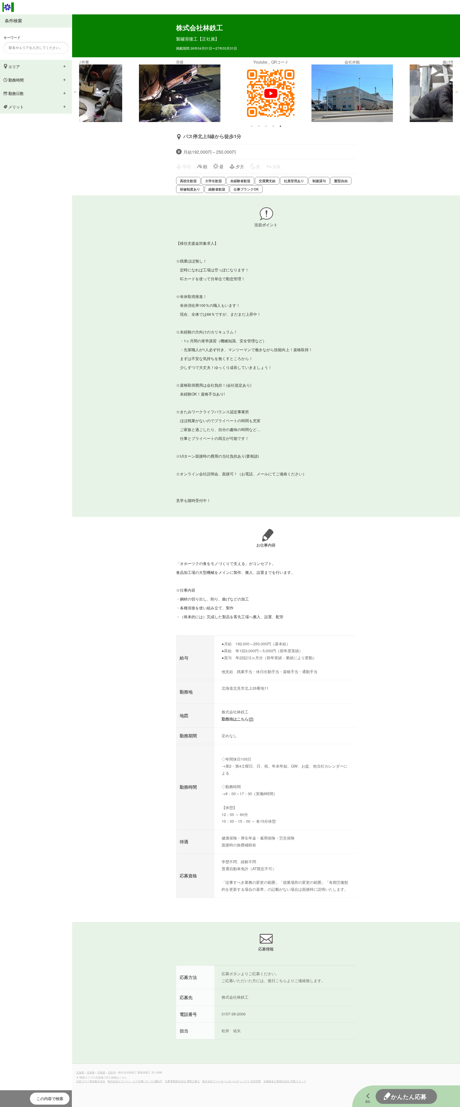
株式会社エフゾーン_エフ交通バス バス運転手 (135, 1081)
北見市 (112, 1072)
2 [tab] (258, 126)
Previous (75, 91)
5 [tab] (280, 126)
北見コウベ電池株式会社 (90, 1081)
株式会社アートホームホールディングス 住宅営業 (231, 1081)
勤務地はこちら (235, 719)
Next (456, 91)
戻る (367, 1101)
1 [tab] (251, 126)
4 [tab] (273, 126)
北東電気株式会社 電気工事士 (182, 1081)
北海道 (80, 1072)
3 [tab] (266, 126)
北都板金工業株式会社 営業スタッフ (284, 1081)
